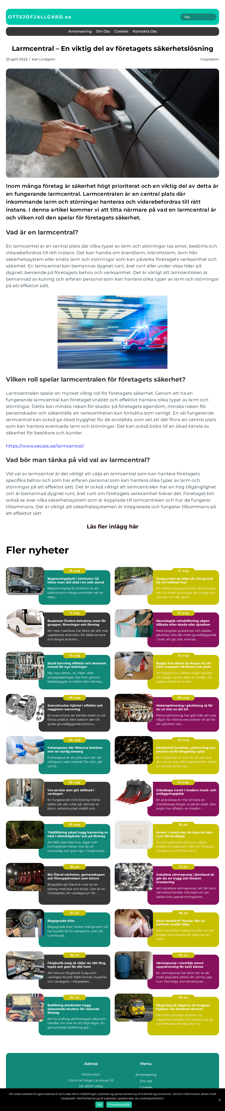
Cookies (121, 31)
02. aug (74, 782)
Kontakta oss (145, 31)
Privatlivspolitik (119, 1104)
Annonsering (80, 31)
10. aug (183, 613)
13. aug (74, 571)
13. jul (183, 867)
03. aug (183, 740)
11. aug (74, 613)
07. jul (74, 913)
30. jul (183, 824)
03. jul (183, 997)
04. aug (75, 740)
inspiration (209, 59)
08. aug (74, 698)
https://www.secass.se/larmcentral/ (45, 446)
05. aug (183, 698)
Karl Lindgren (43, 59)
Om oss (103, 31)
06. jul (183, 913)
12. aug (183, 571)
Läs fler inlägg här (112, 526)
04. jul (74, 997)
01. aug (183, 782)
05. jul (74, 955)
